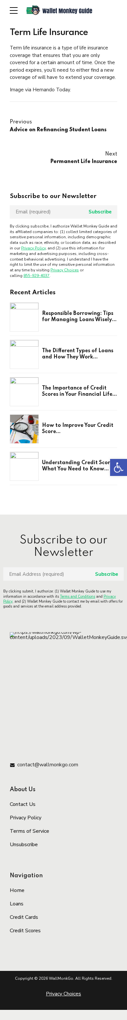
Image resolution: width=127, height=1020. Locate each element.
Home (17, 890)
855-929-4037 (36, 275)
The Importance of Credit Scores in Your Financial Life (77, 391)
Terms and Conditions (77, 596)
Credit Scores (25, 930)
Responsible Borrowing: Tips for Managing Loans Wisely (77, 317)
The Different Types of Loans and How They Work (77, 354)
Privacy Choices (64, 270)
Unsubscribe (24, 844)
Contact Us (22, 804)
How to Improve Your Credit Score (77, 429)
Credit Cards (24, 917)
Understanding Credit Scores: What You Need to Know (79, 466)
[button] (118, 467)
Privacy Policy (33, 248)
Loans (16, 903)
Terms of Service (29, 831)
